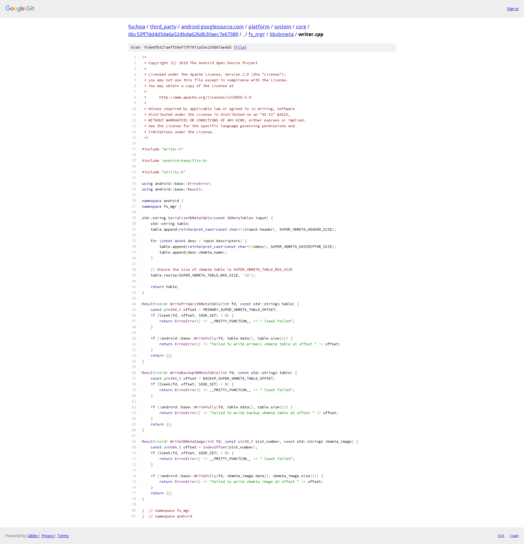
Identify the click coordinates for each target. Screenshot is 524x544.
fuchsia (136, 26)
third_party (163, 26)
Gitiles (33, 535)
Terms (63, 535)
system (282, 26)
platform (259, 26)
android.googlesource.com (212, 26)
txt (501, 535)
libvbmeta (282, 34)
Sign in (513, 8)
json (514, 535)
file (240, 47)
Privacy (47, 535)
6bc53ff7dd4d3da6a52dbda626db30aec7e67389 (183, 34)
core (301, 26)
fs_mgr (257, 34)
